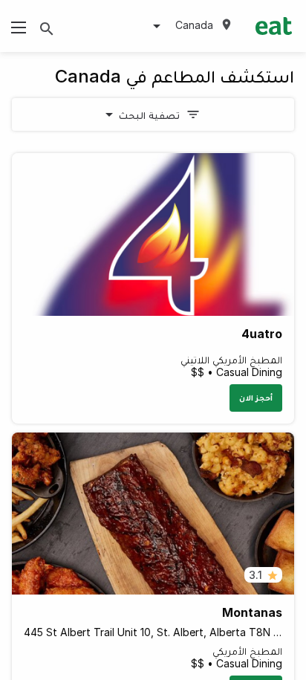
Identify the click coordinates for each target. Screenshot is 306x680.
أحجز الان (256, 397)
